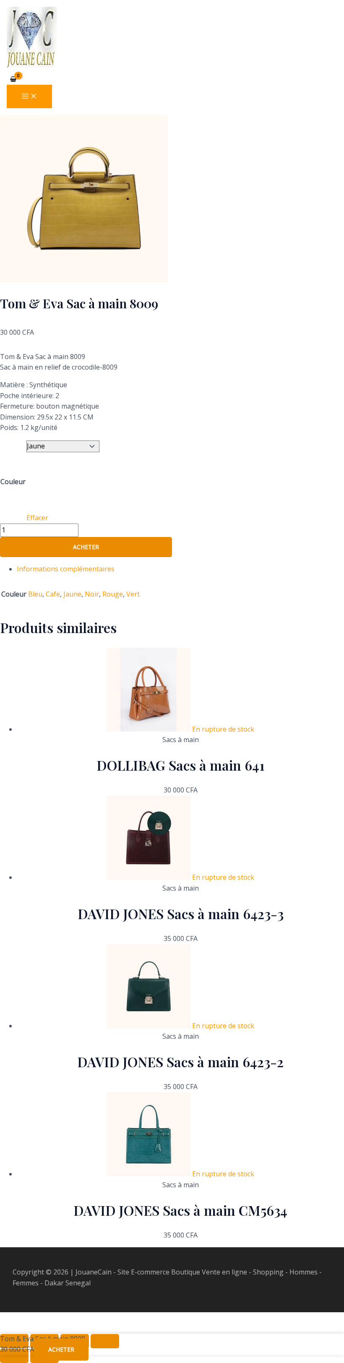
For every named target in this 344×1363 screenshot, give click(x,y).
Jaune (72, 594)
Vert (133, 594)
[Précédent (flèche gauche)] (14, 1356)
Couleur (13, 481)
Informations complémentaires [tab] (66, 568)
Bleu (35, 594)
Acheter (86, 547)
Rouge (112, 594)
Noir (92, 594)
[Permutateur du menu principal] (29, 96)
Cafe (53, 594)
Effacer (37, 517)
